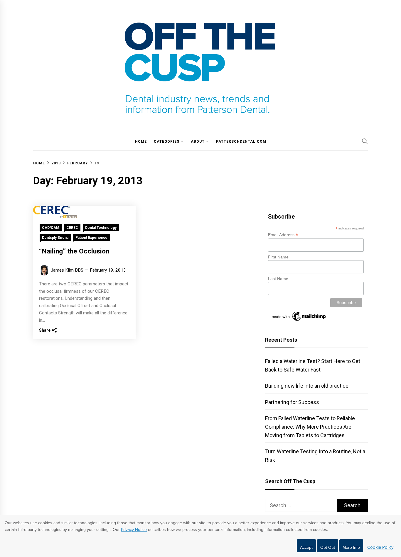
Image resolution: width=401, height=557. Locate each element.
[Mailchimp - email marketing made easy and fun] (299, 320)
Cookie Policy (380, 547)
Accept (306, 547)
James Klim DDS (67, 270)
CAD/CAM (50, 228)
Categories (166, 141)
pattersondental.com (241, 141)
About (198, 141)
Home (141, 141)
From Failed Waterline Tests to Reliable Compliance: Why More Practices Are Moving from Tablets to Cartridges (310, 426)
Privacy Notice (134, 529)
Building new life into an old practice (306, 386)
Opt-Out (327, 547)
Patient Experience (91, 238)
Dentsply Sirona (55, 238)
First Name (278, 257)
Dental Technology (101, 228)
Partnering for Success (292, 402)
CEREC (72, 228)
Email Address (283, 235)
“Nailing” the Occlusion (74, 251)
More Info (351, 547)
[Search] (365, 141)
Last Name (278, 278)
